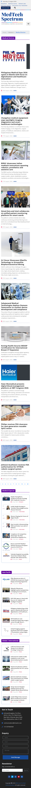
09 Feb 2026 (15, 559)
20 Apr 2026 (15, 502)
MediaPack (4, 3)
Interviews (22, 511)
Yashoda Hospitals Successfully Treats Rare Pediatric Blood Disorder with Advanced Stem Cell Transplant (19, 556)
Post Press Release (6, 5)
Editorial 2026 (5, 8)
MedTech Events (12, 3)
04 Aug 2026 (15, 682)
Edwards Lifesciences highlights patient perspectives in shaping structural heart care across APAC (19, 591)
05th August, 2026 (7, 321)
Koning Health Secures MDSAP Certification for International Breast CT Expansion (14, 348)
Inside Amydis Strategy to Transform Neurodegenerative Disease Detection (19, 508)
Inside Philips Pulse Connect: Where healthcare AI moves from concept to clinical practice (19, 699)
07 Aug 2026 (15, 651)
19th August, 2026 (7, 90)
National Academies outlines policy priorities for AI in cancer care (19, 668)
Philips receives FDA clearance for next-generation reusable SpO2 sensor (14, 426)
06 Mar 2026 (15, 519)
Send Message (15, 757)
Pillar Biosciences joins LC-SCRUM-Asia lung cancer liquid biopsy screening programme (19, 580)
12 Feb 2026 (15, 549)
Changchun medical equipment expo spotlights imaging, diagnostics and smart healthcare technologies (14, 121)
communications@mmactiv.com (13, 723)
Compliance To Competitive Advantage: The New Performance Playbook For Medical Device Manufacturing (19, 536)
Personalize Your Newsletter (19, 5)
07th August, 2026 (7, 227)
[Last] (27, 484)
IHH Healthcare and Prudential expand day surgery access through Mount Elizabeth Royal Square (19, 621)
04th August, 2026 (7, 400)
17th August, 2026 (7, 136)
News (15, 90)
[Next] (25, 484)
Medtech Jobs (22, 3)
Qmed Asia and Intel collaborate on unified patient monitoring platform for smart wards (15, 213)
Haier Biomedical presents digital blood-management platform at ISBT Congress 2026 (14, 386)
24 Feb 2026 (15, 529)
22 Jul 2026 (14, 702)
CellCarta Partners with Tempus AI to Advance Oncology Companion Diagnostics (17, 649)
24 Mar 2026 (15, 511)
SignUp (26, 770)
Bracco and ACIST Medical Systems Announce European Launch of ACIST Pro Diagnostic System (19, 546)
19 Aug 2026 (15, 603)
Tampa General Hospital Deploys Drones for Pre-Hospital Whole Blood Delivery (19, 688)
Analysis (21, 502)
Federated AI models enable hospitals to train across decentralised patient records (19, 658)
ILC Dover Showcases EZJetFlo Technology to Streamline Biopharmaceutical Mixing (14, 262)
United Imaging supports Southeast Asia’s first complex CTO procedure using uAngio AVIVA (19, 631)
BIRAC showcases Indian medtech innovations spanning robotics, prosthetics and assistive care (14, 166)
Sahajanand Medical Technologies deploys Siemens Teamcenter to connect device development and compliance (14, 306)
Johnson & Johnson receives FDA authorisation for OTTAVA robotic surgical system (15, 467)
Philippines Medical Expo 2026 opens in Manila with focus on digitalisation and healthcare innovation (14, 75)
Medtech (11, 32)
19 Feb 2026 (15, 539)
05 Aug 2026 (15, 672)
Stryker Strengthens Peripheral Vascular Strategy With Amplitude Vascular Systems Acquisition (19, 499)
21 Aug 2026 (15, 583)
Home (4, 32)
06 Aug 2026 (15, 662)
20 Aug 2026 (15, 593)
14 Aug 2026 (15, 634)
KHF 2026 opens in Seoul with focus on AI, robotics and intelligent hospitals (19, 600)
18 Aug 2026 (15, 624)
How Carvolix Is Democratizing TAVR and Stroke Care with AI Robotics (19, 526)
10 (22, 484)
